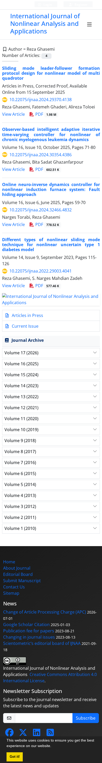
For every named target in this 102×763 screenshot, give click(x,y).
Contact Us (14, 587)
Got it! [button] (15, 757)
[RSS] (50, 734)
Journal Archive (28, 340)
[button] (53, 746)
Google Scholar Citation (26, 624)
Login (47, 4)
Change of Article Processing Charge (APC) (44, 612)
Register (80, 4)
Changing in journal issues (29, 637)
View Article (13, 114)
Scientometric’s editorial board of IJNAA (42, 643)
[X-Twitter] (23, 734)
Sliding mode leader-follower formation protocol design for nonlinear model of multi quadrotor (51, 73)
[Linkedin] (36, 734)
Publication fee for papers (28, 631)
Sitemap (11, 593)
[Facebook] (9, 734)
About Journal (16, 568)
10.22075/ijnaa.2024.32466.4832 (40, 210)
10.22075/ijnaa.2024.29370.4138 (40, 99)
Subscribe (85, 718)
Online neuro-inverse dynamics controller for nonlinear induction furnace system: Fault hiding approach (51, 189)
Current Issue (24, 326)
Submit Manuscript (22, 580)
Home (9, 562)
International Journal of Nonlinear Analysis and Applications (45, 23)
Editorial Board (18, 574)
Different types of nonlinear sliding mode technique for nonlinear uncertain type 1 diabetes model (51, 244)
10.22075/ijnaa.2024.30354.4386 (40, 155)
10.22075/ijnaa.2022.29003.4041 (40, 271)
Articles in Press (27, 315)
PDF (45, 114)
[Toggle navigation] (89, 24)
